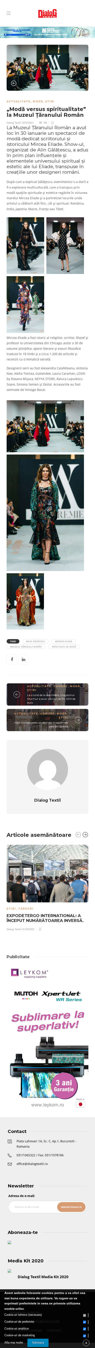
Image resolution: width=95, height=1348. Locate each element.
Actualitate (19, 101)
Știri (50, 101)
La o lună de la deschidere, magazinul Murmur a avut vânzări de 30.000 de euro (51, 698)
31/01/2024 (28, 122)
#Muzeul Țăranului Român (26, 646)
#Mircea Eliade (63, 641)
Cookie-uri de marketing (19, 1335)
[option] (47, 68)
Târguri (25, 908)
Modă (38, 101)
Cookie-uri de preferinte (19, 1321)
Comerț (60, 686)
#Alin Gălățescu (35, 641)
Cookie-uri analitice (16, 1328)
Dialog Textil (14, 122)
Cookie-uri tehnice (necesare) (23, 1314)
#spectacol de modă (64, 646)
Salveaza (38, 1342)
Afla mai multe (13, 1342)
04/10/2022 (28, 929)
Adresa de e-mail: (21, 1196)
